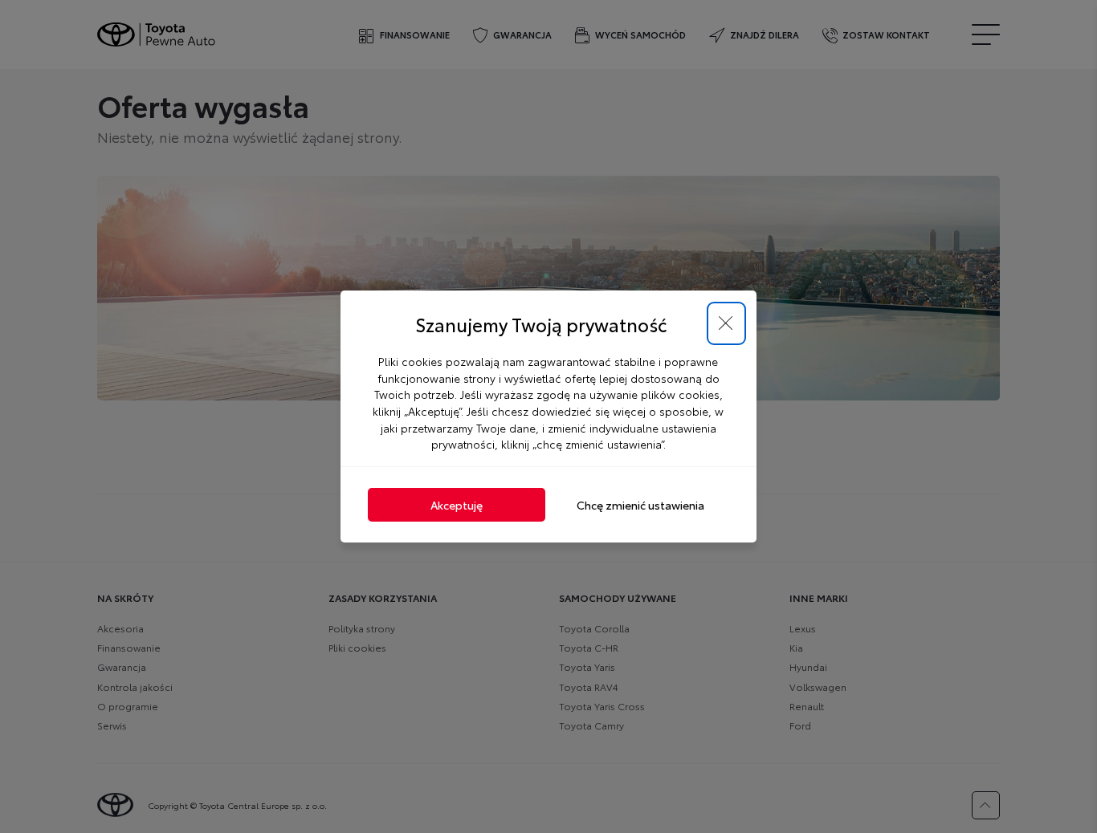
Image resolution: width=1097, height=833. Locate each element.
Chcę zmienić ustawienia (640, 505)
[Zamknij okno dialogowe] (726, 324)
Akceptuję (456, 505)
